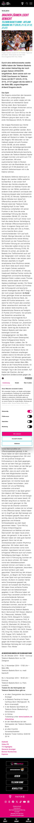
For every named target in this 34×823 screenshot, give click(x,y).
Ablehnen (17, 443)
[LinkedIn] (28, 802)
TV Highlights (7, 747)
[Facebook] (13, 802)
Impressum (17, 808)
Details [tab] (17, 383)
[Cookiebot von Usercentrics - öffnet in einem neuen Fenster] (25, 378)
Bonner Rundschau (9, 752)
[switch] (29, 416)
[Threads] (9, 802)
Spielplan (28, 821)
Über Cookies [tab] (28, 383)
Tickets (5, 821)
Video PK (5, 744)
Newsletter (17, 788)
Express (5, 754)
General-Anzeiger (9, 749)
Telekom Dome (17, 782)
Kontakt (17, 812)
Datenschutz (17, 806)
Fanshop (16, 821)
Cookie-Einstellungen (17, 815)
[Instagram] (6, 802)
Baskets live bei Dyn (17, 813)
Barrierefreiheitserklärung (17, 810)
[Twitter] (17, 802)
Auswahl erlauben (17, 438)
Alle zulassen (17, 434)
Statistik (5, 742)
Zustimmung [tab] (6, 383)
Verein (17, 776)
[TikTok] (21, 802)
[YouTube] (24, 802)
